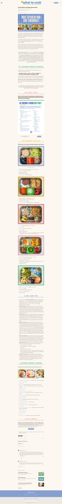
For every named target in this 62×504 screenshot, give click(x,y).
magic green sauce (22, 392)
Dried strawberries (22, 202)
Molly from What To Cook (26, 10)
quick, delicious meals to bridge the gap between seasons (25, 473)
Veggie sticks (21, 228)
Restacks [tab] (23, 443)
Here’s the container (22, 299)
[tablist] (21, 443)
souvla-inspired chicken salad (24, 404)
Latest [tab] (20, 470)
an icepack (25, 301)
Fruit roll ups (21, 291)
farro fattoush (21, 383)
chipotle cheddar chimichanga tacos (25, 380)
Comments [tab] (19, 443)
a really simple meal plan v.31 (23, 472)
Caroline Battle (21, 450)
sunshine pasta (21, 406)
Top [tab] (18, 470)
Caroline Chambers (20, 10)
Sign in (60, 2)
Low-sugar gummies (22, 174)
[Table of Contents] (0, 252)
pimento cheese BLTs (22, 397)
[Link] (17, 97)
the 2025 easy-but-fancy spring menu (25, 407)
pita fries (20, 399)
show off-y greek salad (23, 403)
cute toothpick (23, 332)
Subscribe (56, 2)
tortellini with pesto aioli (23, 411)
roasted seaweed (29, 232)
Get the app (34, 500)
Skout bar (20, 229)
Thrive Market (30, 52)
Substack (27, 502)
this (38, 357)
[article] (31, 474)
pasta (24, 378)
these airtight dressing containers (31, 303)
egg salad (33, 378)
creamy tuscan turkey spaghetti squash (25, 483)
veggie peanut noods (22, 415)
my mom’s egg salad (22, 396)
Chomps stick (21, 288)
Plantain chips (21, 258)
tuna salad (21, 414)
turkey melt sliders (22, 412)
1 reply (21, 458)
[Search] (51, 3)
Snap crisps (21, 170)
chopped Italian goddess (23, 381)
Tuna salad (21, 225)
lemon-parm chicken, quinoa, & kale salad (26, 391)
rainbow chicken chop (22, 400)
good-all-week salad (38, 318)
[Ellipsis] (43, 450)
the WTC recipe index (21, 477)
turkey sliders (37, 378)
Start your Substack (29, 500)
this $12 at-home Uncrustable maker (28, 327)
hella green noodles (31, 318)
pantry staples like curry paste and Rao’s (34, 54)
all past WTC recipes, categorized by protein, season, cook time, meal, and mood (27, 479)
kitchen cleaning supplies (22, 54)
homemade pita (21, 389)
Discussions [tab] (23, 470)
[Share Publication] (53, 3)
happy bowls (21, 384)
